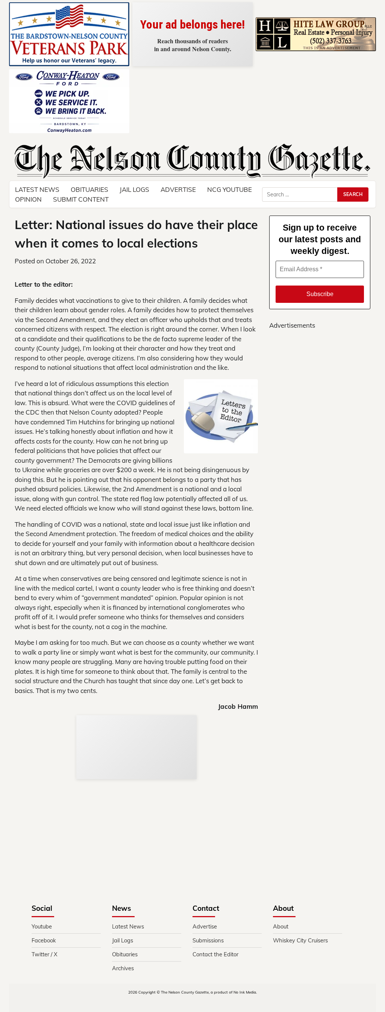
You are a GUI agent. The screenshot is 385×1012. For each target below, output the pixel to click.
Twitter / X (45, 954)
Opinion (28, 199)
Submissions (208, 940)
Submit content (81, 199)
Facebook (44, 940)
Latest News (128, 926)
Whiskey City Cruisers (300, 940)
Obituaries (125, 954)
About (280, 926)
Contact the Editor (215, 954)
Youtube (42, 926)
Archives (123, 968)
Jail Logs (134, 189)
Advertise (178, 189)
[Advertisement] (319, 589)
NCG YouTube (229, 189)
